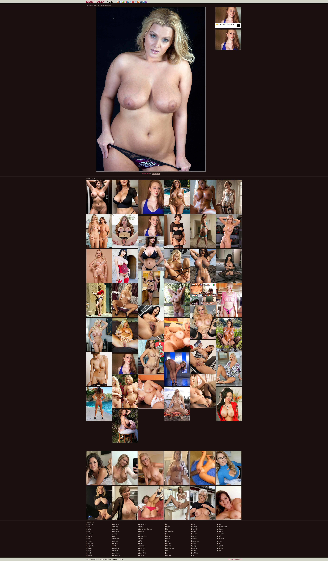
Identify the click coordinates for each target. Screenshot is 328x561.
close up (116, 548)
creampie (117, 555)
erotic (142, 534)
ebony (142, 531)
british (116, 529)
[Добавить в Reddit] (136, 2)
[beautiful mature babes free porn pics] (125, 197)
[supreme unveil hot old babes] (99, 197)
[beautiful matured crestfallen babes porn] (229, 335)
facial (141, 538)
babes (89, 536)
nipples (168, 555)
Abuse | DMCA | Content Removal (95, 559)
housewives (170, 531)
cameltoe (116, 538)
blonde (89, 555)
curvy (141, 526)
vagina (220, 548)
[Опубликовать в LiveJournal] (131, 2)
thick (219, 541)
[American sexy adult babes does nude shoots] (151, 288)
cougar (116, 550)
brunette (116, 531)
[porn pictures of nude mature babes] (125, 391)
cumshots (143, 524)
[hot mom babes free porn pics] (99, 266)
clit (115, 546)
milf (167, 550)
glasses (142, 550)
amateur (90, 524)
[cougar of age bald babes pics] (99, 369)
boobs (116, 526)
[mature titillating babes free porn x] (151, 253)
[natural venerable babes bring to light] (125, 426)
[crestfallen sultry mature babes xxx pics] (229, 231)
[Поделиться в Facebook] (120, 2)
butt (115, 536)
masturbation (170, 548)
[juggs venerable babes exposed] (177, 300)
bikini (89, 550)
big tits (89, 548)
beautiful (90, 543)
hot (167, 529)
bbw (88, 538)
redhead (194, 548)
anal (88, 526)
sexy (219, 524)
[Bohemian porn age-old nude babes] (203, 357)
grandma (143, 553)
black (89, 553)
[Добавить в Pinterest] (133, 2)
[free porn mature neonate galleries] (177, 231)
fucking (142, 546)
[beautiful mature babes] (203, 391)
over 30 (194, 529)
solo (219, 536)
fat (141, 541)
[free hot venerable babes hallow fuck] (177, 197)
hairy (167, 524)
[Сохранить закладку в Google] (123, 2)
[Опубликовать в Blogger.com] (118, 2)
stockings (221, 538)
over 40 (194, 531)
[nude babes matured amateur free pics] (177, 335)
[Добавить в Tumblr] (141, 2)
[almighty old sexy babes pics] (99, 231)
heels (168, 526)
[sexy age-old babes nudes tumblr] (229, 197)
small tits (221, 534)
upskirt (220, 546)
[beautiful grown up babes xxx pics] (177, 369)
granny (142, 555)
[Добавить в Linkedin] (128, 2)
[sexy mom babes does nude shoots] (99, 335)
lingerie (168, 546)
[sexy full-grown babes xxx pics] (177, 266)
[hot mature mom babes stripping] (99, 404)
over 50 (194, 534)
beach (89, 541)
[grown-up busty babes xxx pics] (229, 369)
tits (219, 543)
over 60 (194, 536)
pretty (194, 543)
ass (88, 531)
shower (220, 529)
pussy (194, 546)
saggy (194, 550)
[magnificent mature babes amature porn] (125, 335)
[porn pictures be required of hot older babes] (229, 300)
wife (219, 550)
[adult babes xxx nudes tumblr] (151, 357)
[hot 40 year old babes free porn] (203, 231)
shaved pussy (222, 526)
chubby (116, 541)
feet (141, 543)
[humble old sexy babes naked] (99, 300)
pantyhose (195, 541)
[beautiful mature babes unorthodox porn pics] (177, 404)
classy (116, 543)
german (142, 548)
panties (194, 538)
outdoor (194, 526)
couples (116, 553)
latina (168, 538)
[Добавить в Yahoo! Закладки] (146, 2)
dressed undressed (146, 529)
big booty (90, 546)
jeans (168, 536)
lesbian (168, 543)
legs (167, 541)
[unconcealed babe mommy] (203, 197)
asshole (90, 534)
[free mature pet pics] (229, 404)
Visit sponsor (155, 173)
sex (193, 555)
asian (89, 529)
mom (167, 553)
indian (168, 534)
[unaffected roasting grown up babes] (151, 322)
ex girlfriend (143, 536)
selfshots (195, 553)
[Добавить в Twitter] (143, 2)
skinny (220, 531)
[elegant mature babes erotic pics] (203, 322)
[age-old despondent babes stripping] (203, 266)
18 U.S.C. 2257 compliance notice (114, 559)
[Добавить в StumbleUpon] (138, 2)
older (194, 524)
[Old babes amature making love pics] (151, 89)
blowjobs (116, 524)
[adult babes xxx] (125, 231)
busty (115, 534)
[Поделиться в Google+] (126, 2)
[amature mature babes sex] (125, 300)
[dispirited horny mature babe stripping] (229, 266)
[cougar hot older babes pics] (151, 391)
